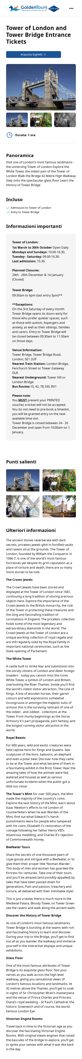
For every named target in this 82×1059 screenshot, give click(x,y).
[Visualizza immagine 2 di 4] (59, 480)
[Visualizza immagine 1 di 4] (22, 480)
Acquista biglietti (32, 54)
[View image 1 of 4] (17, 120)
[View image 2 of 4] (41, 120)
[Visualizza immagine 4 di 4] (59, 506)
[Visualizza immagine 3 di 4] (22, 506)
